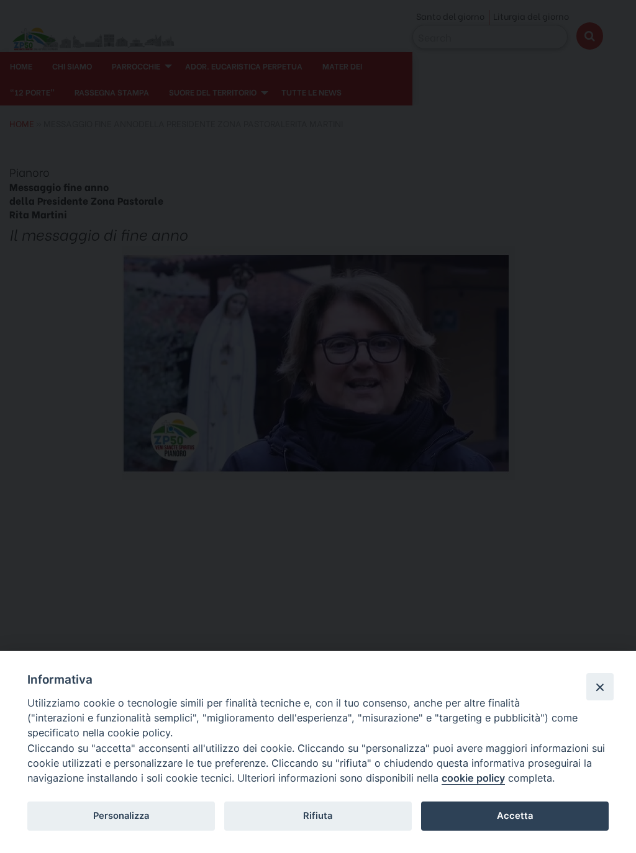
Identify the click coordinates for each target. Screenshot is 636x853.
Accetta (515, 815)
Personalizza (121, 815)
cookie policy (473, 778)
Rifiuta (317, 815)
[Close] (600, 686)
